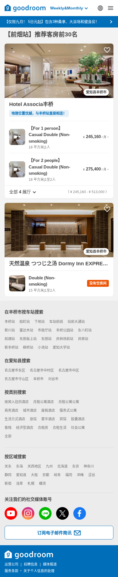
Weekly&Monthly (66, 8)
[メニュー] (111, 8)
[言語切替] (100, 8)
